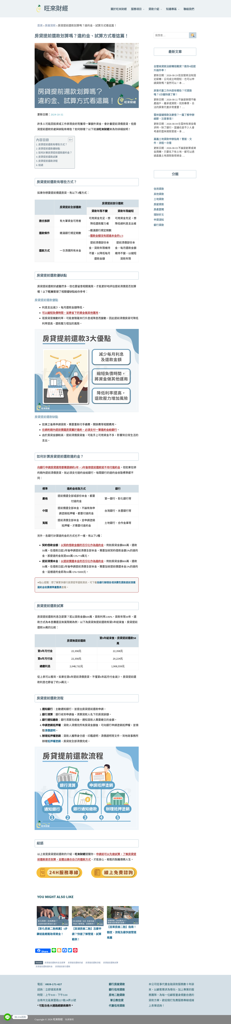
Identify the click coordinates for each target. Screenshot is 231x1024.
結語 (40, 165)
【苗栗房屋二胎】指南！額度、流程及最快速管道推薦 (121, 932)
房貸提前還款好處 (75, 962)
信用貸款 (159, 188)
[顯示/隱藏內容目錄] (69, 139)
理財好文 (159, 214)
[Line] (7, 1017)
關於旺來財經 (119, 9)
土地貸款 (159, 199)
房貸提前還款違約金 (44, 966)
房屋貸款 (50, 25)
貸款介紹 (154, 9)
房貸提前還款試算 (48, 156)
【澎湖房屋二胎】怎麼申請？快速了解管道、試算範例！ (86, 934)
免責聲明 (69, 1019)
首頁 (40, 25)
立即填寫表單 (53, 989)
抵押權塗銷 (54, 741)
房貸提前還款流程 (48, 160)
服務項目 (136, 9)
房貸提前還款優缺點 (49, 148)
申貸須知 (159, 219)
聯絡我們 (189, 9)
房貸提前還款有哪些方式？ (52, 144)
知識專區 (171, 9)
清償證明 (50, 730)
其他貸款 (159, 194)
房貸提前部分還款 (62, 966)
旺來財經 (56, 9)
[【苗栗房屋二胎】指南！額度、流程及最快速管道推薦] (123, 915)
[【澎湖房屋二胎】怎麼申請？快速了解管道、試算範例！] (88, 916)
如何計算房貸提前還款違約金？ (55, 152)
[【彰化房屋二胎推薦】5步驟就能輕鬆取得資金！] (53, 916)
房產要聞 (159, 209)
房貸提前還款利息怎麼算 (55, 962)
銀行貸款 (159, 225)
